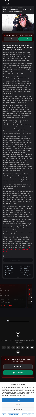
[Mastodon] (27, 347)
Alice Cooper (7, 256)
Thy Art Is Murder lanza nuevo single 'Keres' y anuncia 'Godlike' (10, 271)
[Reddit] (23, 347)
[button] (33, 384)
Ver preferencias (18, 409)
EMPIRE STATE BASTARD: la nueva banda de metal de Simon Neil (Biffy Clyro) (25, 271)
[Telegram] (18, 352)
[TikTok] (18, 347)
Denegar (18, 404)
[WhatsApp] (13, 347)
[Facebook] (4, 347)
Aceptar (18, 400)
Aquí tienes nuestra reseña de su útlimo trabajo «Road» (16, 249)
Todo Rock (20, 7)
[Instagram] (8, 347)
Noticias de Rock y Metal (9, 7)
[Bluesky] (32, 347)
